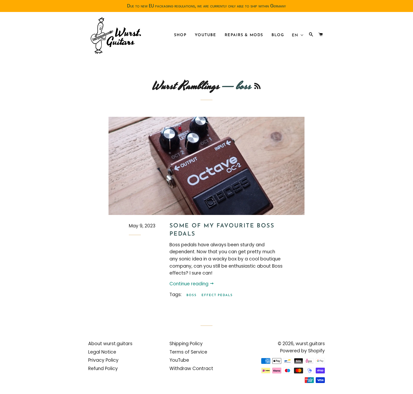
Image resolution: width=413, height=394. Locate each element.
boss (191, 295)
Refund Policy (103, 368)
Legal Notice (102, 352)
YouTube (205, 35)
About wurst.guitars (110, 343)
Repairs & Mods (244, 35)
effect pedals (217, 295)
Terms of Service (188, 352)
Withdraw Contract (191, 368)
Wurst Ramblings (186, 86)
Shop (180, 35)
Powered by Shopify (302, 351)
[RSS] (257, 87)
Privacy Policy (103, 360)
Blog (278, 35)
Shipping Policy (186, 343)
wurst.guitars (310, 343)
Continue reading (189, 284)
